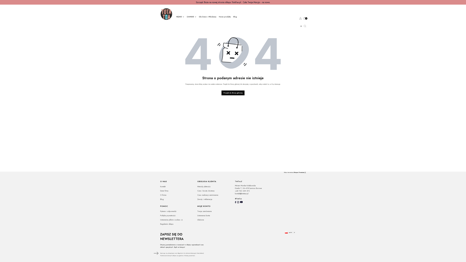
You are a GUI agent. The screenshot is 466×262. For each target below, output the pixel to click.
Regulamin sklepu (166, 224)
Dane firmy (164, 190)
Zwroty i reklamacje (204, 199)
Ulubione (200, 219)
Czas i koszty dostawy (206, 190)
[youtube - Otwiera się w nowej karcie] (241, 202)
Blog (162, 199)
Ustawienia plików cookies (170, 219)
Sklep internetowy (294, 172)
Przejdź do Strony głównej (233, 93)
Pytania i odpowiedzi (168, 211)
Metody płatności (204, 186)
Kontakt (163, 186)
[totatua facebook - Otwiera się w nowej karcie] (235, 202)
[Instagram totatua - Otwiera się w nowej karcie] (238, 202)
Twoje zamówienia (204, 211)
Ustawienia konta (203, 215)
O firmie (163, 195)
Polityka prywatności (168, 215)
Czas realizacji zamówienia (207, 195)
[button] (306, 26)
